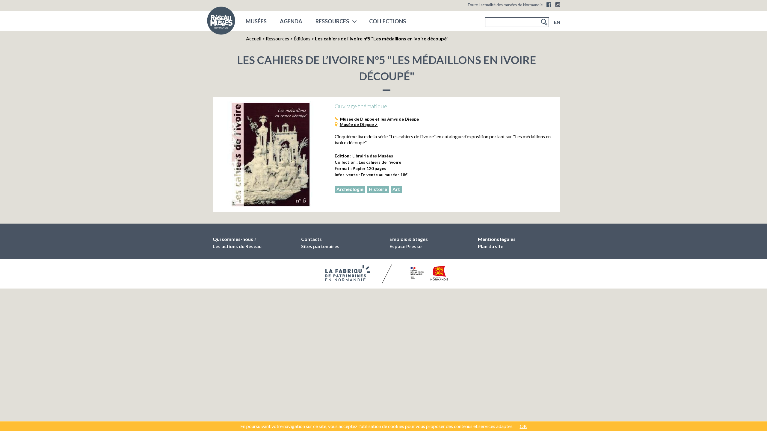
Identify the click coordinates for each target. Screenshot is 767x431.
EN (557, 22)
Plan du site (490, 246)
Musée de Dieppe (357, 124)
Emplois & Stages (408, 239)
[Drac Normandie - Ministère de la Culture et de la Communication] (416, 272)
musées (256, 21)
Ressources (332, 21)
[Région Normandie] (439, 273)
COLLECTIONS (387, 21)
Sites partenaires (320, 246)
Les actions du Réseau (237, 246)
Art (396, 189)
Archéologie (349, 189)
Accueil (254, 38)
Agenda (291, 21)
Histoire (378, 189)
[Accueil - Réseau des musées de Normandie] (221, 22)
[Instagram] (557, 4)
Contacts (311, 239)
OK (523, 426)
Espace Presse (405, 246)
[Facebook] (548, 4)
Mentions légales (497, 239)
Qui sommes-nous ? (234, 239)
